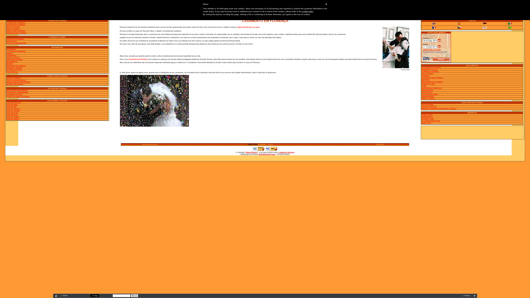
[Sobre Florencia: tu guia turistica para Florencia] (459, 24)
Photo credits (405, 69)
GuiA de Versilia (13, 109)
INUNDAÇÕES (11, 41)
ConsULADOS (427, 115)
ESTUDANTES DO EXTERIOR (17, 90)
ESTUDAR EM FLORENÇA (57, 88)
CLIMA (424, 86)
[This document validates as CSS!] (271, 150)
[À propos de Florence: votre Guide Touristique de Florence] (434, 28)
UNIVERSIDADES (428, 96)
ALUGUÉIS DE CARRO (430, 94)
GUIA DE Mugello (13, 103)
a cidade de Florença (286, 152)
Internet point (428, 119)
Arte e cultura (13, 27)
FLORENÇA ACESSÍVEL (430, 72)
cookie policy (307, 11)
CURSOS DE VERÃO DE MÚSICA (18, 97)
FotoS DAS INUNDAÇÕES (16, 43)
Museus (9, 64)
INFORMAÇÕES (57, 47)
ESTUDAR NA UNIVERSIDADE (17, 92)
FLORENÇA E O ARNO (57, 37)
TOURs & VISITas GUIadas (57, 76)
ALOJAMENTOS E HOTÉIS (431, 67)
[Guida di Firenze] (510, 24)
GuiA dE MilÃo (12, 113)
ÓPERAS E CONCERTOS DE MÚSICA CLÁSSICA (439, 109)
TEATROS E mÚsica (429, 107)
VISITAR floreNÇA (13, 78)
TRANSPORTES (427, 90)
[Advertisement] (472, 132)
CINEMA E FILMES (428, 84)
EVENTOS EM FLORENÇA (15, 31)
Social (65, 295)
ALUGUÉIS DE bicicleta (431, 121)
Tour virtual (12, 72)
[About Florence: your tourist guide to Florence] (434, 24)
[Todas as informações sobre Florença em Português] (510, 28)
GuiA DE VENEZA (12, 119)
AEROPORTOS (427, 92)
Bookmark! (380, 144)
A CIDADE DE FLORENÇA (57, 21)
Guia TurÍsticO (472, 65)
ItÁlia (270, 144)
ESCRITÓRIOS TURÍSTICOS (432, 88)
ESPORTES (426, 80)
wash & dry (426, 123)
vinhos (9, 53)
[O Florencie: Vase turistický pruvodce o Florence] (459, 28)
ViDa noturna (427, 74)
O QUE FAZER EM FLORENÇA (472, 102)
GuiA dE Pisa (11, 107)
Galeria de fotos (14, 70)
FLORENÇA (262, 144)
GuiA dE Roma (12, 115)
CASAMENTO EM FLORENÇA (432, 78)
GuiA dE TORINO (12, 117)
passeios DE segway (14, 84)
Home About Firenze (149, 144)
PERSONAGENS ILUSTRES (16, 33)
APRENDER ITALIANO (14, 94)
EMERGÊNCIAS (427, 117)
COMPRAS (425, 76)
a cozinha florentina (15, 51)
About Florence (252, 152)
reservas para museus (16, 66)
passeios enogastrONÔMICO (18, 82)
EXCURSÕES (11, 49)
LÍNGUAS (472, 21)
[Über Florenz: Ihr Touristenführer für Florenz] (485, 24)
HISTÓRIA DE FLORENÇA (15, 25)
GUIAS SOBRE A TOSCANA (57, 101)
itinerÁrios (11, 55)
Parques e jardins (14, 68)
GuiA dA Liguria (13, 111)
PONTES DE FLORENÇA (15, 39)
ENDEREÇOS (472, 113)
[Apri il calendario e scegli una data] (439, 41)
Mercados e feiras (14, 60)
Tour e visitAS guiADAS (16, 80)
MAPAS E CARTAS (428, 98)
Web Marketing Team (267, 154)
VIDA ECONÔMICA (13, 29)
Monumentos (12, 62)
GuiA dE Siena (12, 105)
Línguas (467, 295)
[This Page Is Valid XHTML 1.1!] (258, 150)
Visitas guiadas (13, 57)
